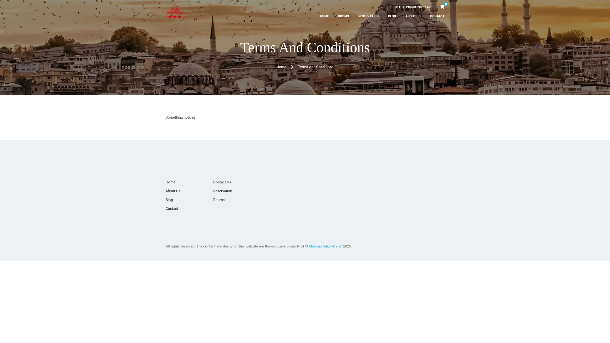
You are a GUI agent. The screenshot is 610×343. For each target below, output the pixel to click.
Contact (172, 209)
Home (281, 67)
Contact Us (222, 182)
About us (173, 191)
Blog (169, 200)
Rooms (219, 200)
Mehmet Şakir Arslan (325, 246)
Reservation (222, 191)
